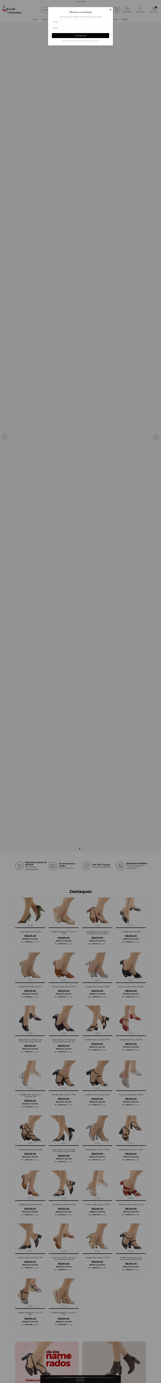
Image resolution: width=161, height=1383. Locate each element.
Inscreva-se (80, 35)
